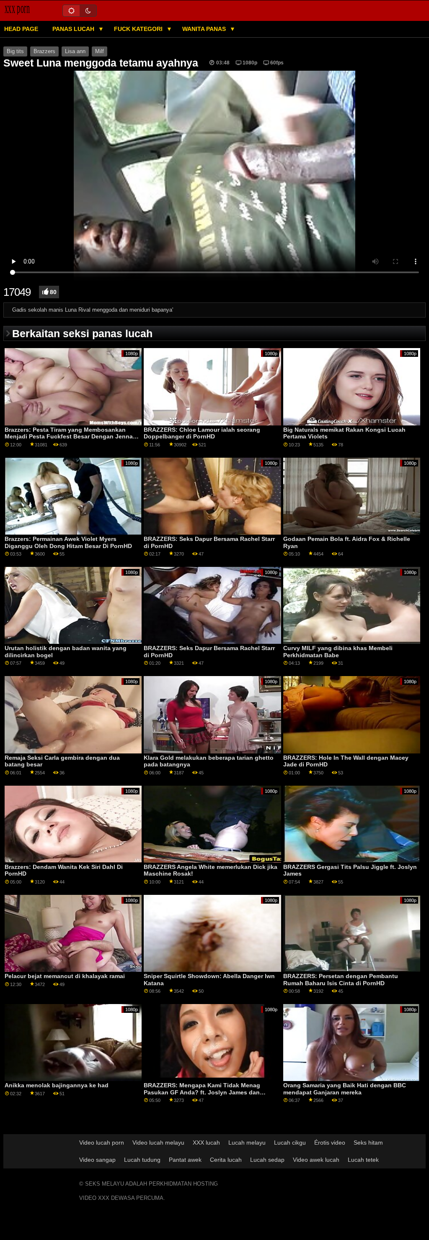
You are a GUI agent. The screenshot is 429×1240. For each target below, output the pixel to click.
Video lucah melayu (158, 1142)
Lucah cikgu (290, 1142)
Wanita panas (204, 29)
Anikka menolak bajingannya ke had (57, 1085)
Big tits (15, 51)
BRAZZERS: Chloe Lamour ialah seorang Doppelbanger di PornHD (202, 433)
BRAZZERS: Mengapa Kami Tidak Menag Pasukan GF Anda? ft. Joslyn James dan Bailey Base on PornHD (202, 1092)
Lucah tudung (142, 1159)
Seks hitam (368, 1142)
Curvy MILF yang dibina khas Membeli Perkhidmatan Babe (338, 651)
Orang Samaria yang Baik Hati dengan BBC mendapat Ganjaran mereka (344, 1089)
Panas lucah (74, 29)
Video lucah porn (101, 1142)
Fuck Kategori (139, 29)
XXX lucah (206, 1142)
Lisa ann (75, 51)
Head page (21, 29)
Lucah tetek (363, 1159)
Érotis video (329, 1142)
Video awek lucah (316, 1159)
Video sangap (97, 1159)
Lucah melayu (247, 1142)
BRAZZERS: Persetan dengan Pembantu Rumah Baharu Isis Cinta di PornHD (340, 979)
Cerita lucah (226, 1159)
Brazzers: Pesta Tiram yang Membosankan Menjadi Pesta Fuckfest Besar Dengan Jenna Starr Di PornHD (69, 436)
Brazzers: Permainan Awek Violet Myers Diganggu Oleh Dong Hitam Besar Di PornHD (68, 542)
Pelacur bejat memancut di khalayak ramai (65, 976)
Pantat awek (185, 1159)
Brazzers (44, 51)
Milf (99, 51)
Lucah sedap (267, 1159)
